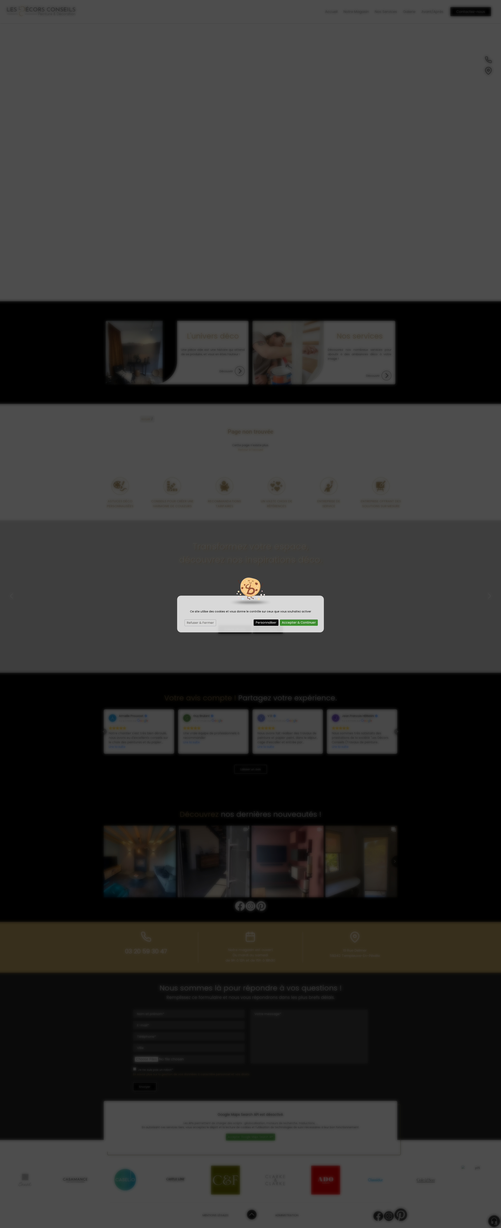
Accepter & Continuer (299, 622)
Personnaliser (266, 622)
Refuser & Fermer (200, 622)
